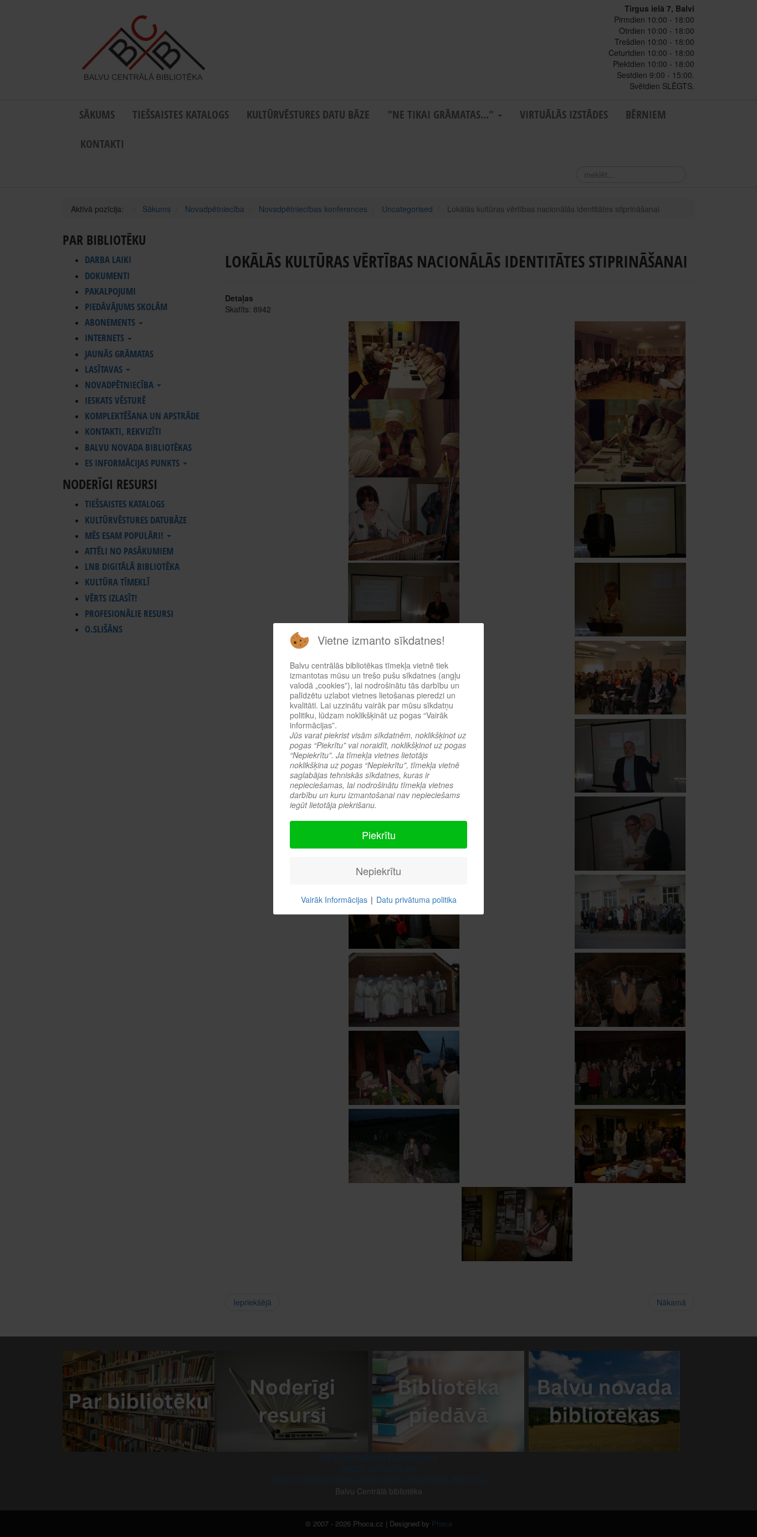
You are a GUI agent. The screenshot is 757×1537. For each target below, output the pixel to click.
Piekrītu (379, 834)
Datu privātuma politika (416, 899)
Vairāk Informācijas (334, 899)
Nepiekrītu (378, 870)
